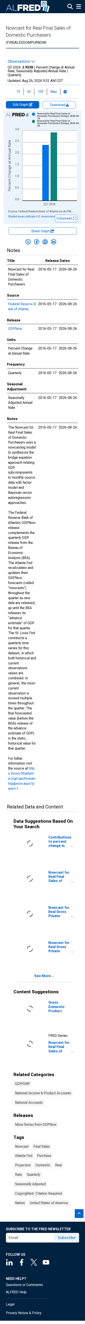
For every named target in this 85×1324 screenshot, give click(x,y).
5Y (29, 92)
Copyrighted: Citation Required (38, 1193)
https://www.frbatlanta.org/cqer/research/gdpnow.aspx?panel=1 (22, 778)
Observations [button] (19, 61)
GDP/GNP (22, 1084)
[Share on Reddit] (45, 241)
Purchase (44, 1156)
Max (53, 92)
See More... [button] (44, 976)
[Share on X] (28, 241)
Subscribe (66, 1237)
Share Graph (40, 231)
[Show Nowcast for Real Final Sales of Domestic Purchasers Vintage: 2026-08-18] (58, 116)
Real (58, 1165)
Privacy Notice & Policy (24, 1313)
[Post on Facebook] (36, 241)
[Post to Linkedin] (53, 241)
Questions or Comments (24, 1285)
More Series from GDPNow (35, 1124)
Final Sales (41, 1146)
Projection (23, 1165)
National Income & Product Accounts (43, 1093)
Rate (18, 1174)
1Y (18, 92)
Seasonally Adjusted (30, 1184)
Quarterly (33, 1174)
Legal (10, 1304)
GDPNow (15, 328)
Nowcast (22, 1146)
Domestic (43, 1165)
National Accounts (29, 1102)
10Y (41, 92)
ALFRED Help (16, 1292)
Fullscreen (64, 218)
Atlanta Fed (23, 1156)
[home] (28, 6)
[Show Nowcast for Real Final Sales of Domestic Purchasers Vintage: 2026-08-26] (58, 123)
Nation (20, 1203)
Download (58, 105)
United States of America (49, 1203)
